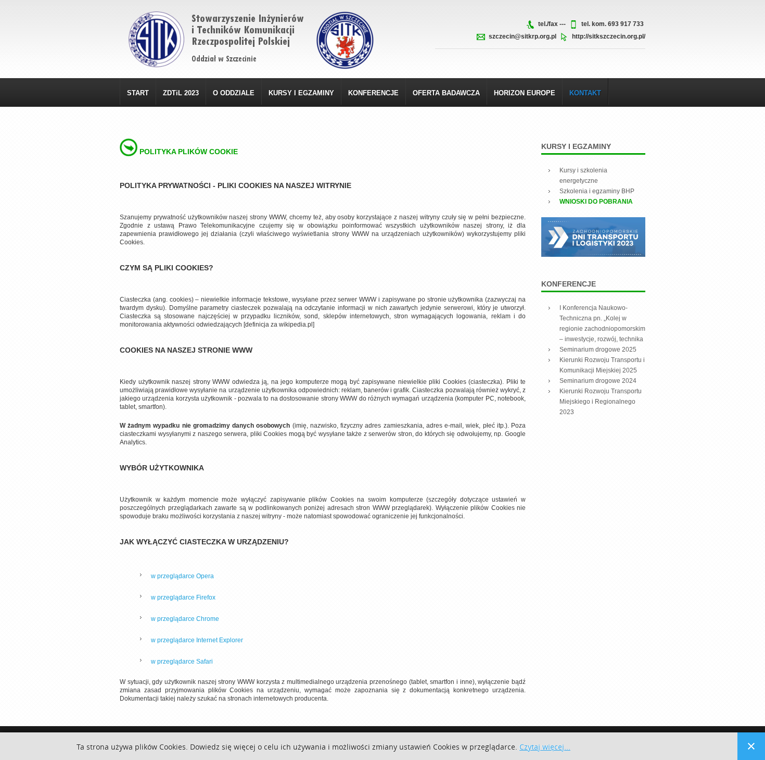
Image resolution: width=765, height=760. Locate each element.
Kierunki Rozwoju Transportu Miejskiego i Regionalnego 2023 (600, 402)
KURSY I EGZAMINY (301, 93)
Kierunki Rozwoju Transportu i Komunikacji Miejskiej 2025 (602, 365)
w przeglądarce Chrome (185, 618)
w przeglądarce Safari (182, 661)
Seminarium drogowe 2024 (597, 380)
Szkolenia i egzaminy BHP (596, 191)
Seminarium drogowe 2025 (597, 349)
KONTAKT (585, 93)
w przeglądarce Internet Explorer (197, 640)
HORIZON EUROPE (524, 93)
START (138, 93)
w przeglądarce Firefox (183, 597)
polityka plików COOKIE (188, 151)
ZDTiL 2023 (181, 93)
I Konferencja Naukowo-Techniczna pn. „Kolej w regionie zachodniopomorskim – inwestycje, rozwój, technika (602, 323)
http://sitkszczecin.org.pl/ (608, 36)
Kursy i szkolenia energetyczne (583, 175)
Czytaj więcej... (544, 747)
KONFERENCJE (373, 93)
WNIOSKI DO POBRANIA (596, 201)
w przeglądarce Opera (182, 576)
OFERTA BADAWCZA (446, 93)
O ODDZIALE (233, 93)
